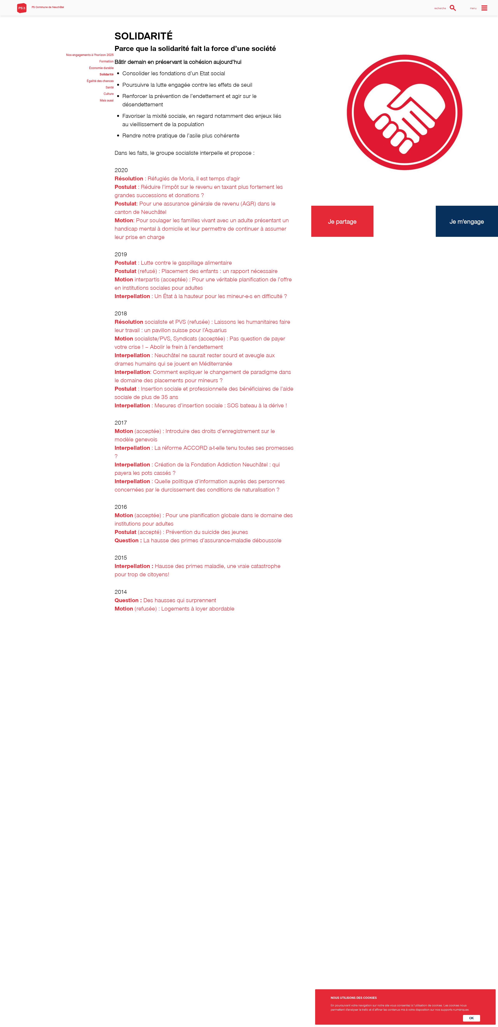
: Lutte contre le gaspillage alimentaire (173, 262)
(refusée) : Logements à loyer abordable (174, 608)
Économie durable (101, 68)
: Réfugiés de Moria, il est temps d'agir (177, 178)
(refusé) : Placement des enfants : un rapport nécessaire (196, 270)
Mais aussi (107, 100)
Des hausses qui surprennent (165, 600)
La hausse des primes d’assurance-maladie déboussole (198, 540)
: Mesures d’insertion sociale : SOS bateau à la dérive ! (201, 405)
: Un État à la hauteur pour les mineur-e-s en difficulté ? (201, 295)
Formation (106, 61)
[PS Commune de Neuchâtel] (22, 8)
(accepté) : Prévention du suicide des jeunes (181, 531)
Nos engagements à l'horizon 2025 (90, 55)
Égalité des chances (100, 81)
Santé (110, 87)
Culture (109, 94)
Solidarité (107, 74)
